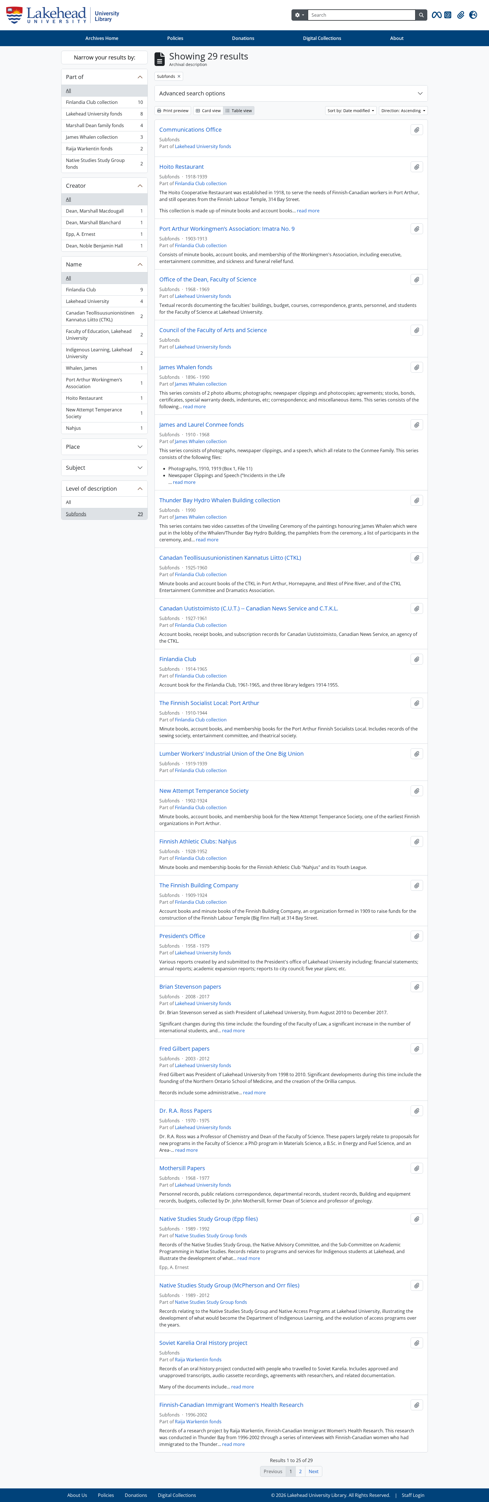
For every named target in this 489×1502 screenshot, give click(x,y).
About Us (77, 1495)
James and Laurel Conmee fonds (201, 424)
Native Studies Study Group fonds (104, 163)
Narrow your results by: (104, 57)
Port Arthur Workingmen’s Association (104, 383)
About (397, 38)
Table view (241, 110)
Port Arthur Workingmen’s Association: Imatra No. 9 (227, 228)
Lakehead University (104, 302)
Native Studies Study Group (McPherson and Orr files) (229, 1285)
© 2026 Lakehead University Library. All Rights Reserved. (330, 1495)
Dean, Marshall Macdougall (104, 212)
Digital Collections (322, 38)
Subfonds (104, 515)
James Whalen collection (104, 138)
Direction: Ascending (401, 110)
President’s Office (182, 936)
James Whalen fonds (186, 367)
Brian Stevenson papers (190, 986)
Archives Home (101, 38)
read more (308, 211)
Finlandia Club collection (104, 103)
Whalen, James (104, 369)
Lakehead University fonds (104, 115)
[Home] (65, 15)
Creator (76, 185)
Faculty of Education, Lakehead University (104, 334)
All (68, 90)
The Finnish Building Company (198, 885)
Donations (243, 38)
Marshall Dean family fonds (104, 126)
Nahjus (104, 429)
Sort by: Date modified (349, 110)
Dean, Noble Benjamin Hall (104, 247)
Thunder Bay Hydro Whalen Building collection (219, 500)
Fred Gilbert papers (184, 1048)
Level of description (91, 488)
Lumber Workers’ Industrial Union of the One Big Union (231, 753)
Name (74, 264)
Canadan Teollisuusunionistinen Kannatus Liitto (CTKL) (104, 316)
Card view (211, 110)
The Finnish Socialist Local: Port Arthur (209, 703)
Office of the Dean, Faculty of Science (207, 279)
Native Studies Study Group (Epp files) (208, 1218)
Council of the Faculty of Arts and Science (213, 330)
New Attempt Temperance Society (104, 413)
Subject (75, 467)
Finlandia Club (104, 291)
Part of (74, 77)
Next (314, 1471)
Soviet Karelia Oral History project (203, 1342)
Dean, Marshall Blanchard (104, 223)
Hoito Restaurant (104, 399)
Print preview (175, 110)
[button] (436, 15)
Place (73, 446)
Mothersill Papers (182, 1168)
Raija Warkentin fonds (104, 150)
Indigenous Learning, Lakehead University (104, 353)
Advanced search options (192, 93)
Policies (175, 38)
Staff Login (413, 1495)
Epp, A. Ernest (104, 235)
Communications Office (190, 129)
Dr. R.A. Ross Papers (185, 1110)
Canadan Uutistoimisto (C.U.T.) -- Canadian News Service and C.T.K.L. (248, 608)
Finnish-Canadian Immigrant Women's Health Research (231, 1404)
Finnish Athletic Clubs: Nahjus (198, 841)
